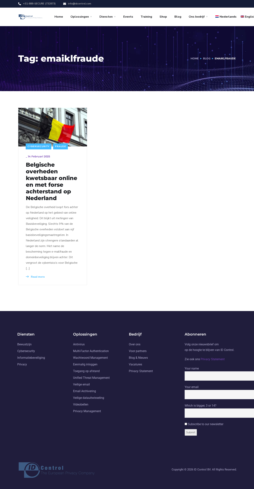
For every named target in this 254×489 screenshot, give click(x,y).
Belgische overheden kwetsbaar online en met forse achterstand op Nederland (51, 181)
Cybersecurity (38, 146)
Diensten (106, 17)
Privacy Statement (213, 359)
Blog (177, 17)
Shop (163, 17)
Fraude (60, 146)
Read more (37, 277)
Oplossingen (79, 17)
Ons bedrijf (197, 17)
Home (58, 17)
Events (128, 17)
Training (146, 17)
